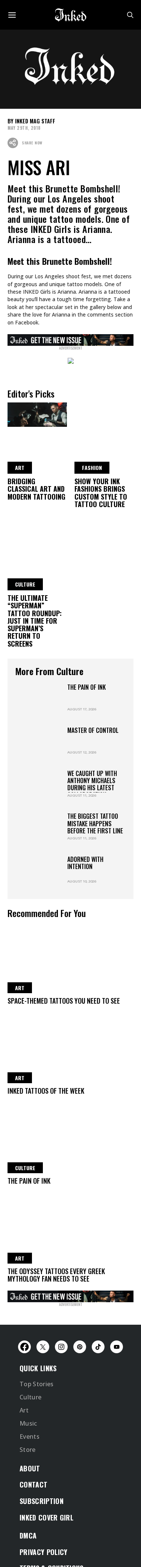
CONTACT (33, 1519)
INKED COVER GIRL (46, 1552)
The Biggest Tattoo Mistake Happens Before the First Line (95, 824)
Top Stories (37, 1415)
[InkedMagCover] (70, 338)
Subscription (42, 1535)
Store (28, 1483)
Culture (30, 1429)
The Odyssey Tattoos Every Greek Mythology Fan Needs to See (56, 1275)
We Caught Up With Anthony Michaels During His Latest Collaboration (92, 784)
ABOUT (30, 1502)
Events (29, 1469)
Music (28, 1456)
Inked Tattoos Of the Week (46, 1091)
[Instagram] (61, 1378)
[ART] (37, 413)
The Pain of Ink (86, 687)
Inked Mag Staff (35, 121)
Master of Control (92, 730)
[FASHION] (104, 413)
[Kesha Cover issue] (70, 1296)
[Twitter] (42, 1378)
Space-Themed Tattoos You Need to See (64, 1001)
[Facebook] (24, 1378)
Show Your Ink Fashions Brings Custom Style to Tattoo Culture (100, 493)
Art (24, 1442)
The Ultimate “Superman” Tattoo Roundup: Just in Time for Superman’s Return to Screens (35, 621)
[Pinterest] (79, 1378)
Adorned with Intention (85, 864)
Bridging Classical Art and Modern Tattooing (36, 489)
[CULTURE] (37, 530)
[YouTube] (116, 1378)
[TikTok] (98, 1378)
